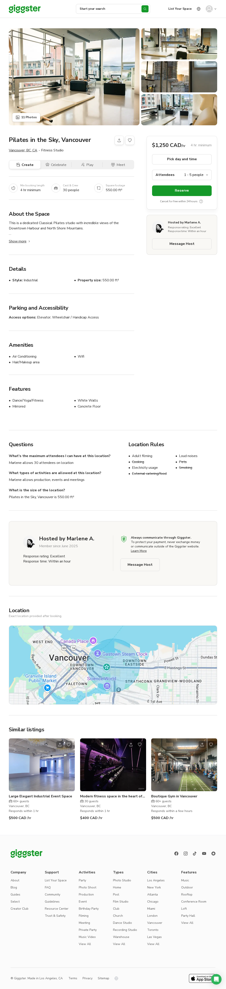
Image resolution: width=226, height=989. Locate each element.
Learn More (139, 551)
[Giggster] (25, 9)
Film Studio (120, 901)
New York (154, 887)
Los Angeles (156, 880)
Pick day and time (182, 159)
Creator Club (19, 909)
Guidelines (52, 901)
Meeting (84, 923)
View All (85, 944)
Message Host (182, 243)
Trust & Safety (55, 916)
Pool (116, 894)
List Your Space (180, 9)
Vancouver (154, 923)
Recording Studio (125, 930)
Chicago (152, 901)
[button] (216, 979)
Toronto (152, 930)
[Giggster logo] (26, 853)
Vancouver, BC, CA (23, 150)
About (15, 880)
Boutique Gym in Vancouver (174, 796)
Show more (17, 241)
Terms (72, 978)
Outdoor (187, 887)
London (152, 916)
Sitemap (103, 978)
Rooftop (186, 894)
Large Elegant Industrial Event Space (40, 796)
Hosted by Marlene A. (184, 222)
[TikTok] (195, 853)
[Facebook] (176, 853)
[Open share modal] (59, 744)
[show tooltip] (201, 201)
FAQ (48, 887)
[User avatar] (209, 8)
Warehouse (121, 937)
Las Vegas (154, 937)
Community (52, 894)
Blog (14, 887)
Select (15, 901)
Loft (184, 909)
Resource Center (56, 909)
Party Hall (188, 916)
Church (118, 916)
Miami (151, 909)
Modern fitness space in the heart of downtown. (111, 796)
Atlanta (152, 894)
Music (185, 880)
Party (82, 880)
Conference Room (193, 901)
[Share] (119, 140)
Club (116, 909)
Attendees (165, 174)
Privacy (87, 978)
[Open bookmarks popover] (129, 140)
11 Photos (29, 117)
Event (83, 901)
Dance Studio (122, 923)
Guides (15, 894)
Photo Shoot (87, 887)
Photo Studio (122, 880)
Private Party (88, 930)
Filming (84, 916)
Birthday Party (89, 909)
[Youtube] (204, 853)
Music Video (87, 937)
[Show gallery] (74, 76)
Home (117, 887)
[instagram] (186, 853)
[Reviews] (213, 853)
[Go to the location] (42, 764)
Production (86, 894)
